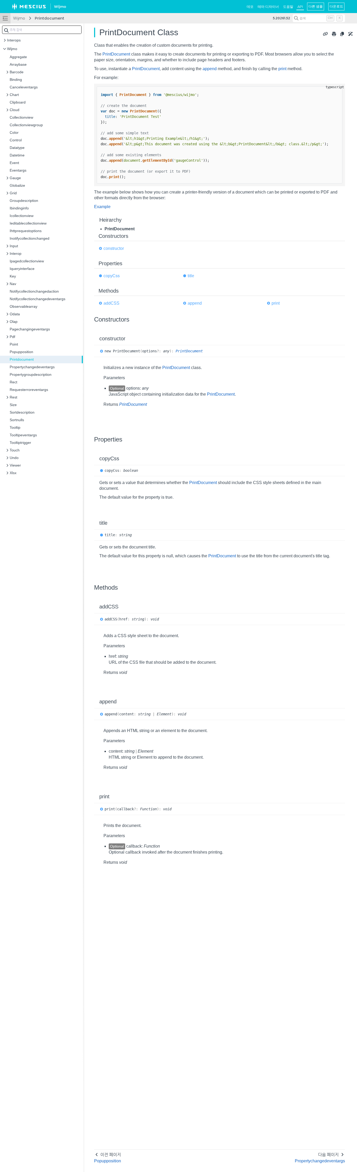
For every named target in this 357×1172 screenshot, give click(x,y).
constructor (113, 248)
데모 (250, 6)
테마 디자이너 (268, 6)
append (210, 69)
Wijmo (19, 18)
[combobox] (42, 30)
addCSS (111, 303)
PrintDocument (116, 54)
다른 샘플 (315, 6)
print (282, 69)
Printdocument (49, 18)
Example (102, 206)
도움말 (288, 6)
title (191, 276)
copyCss (111, 276)
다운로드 (336, 6)
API (300, 6)
